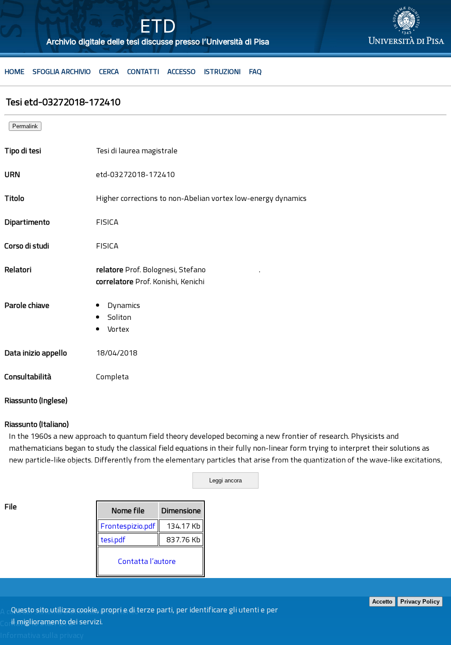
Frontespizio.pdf (127, 526)
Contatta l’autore (147, 561)
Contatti (143, 71)
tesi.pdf (113, 539)
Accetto (382, 601)
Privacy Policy (420, 601)
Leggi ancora (225, 480)
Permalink (25, 126)
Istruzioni (222, 71)
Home (14, 71)
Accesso (181, 71)
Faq (255, 71)
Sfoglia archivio (62, 71)
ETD (158, 26)
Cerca (109, 71)
